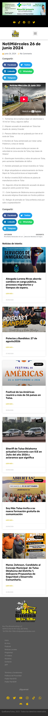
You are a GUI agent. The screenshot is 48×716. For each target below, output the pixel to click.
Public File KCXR (10, 682)
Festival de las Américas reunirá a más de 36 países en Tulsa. (23, 394)
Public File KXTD (11, 679)
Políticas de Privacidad (13, 676)
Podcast (8, 646)
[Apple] (27, 704)
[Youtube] (14, 22)
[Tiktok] (19, 22)
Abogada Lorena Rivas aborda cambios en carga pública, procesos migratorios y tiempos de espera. (23, 283)
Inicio (7, 640)
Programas (9, 653)
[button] (24, 8)
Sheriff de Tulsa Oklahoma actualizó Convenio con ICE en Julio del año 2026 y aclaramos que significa (24, 453)
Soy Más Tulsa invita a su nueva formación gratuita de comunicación (23, 511)
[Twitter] (33, 22)
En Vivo (7, 643)
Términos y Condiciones (13, 673)
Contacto (8, 662)
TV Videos (8, 656)
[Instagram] (28, 22)
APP (6, 665)
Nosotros (8, 659)
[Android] (21, 704)
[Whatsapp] (40, 698)
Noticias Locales (11, 650)
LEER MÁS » (10, 293)
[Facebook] (24, 22)
